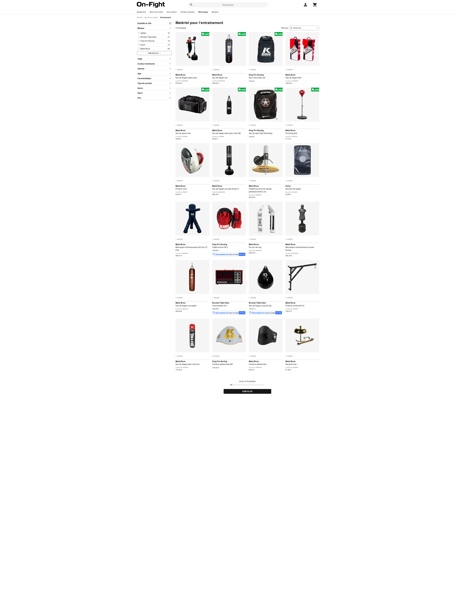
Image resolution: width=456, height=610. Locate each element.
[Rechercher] (191, 4)
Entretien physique (187, 12)
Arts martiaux (172, 12)
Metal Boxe (180, 74)
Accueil (139, 17)
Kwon (288, 186)
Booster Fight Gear (220, 302)
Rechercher (228, 4)
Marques (215, 12)
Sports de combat (156, 12)
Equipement (141, 12)
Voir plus (247, 391)
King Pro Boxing (256, 74)
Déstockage (203, 12)
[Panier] (315, 4)
